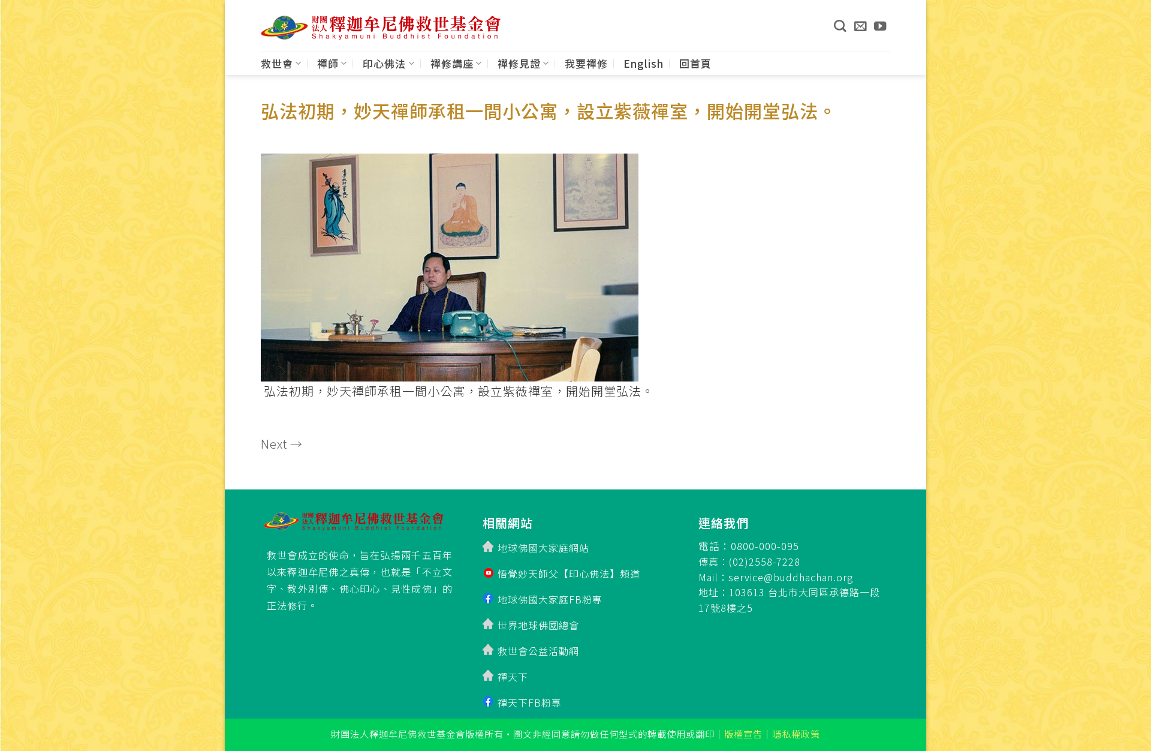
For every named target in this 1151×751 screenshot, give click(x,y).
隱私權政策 (796, 733)
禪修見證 (519, 63)
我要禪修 (586, 63)
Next (282, 443)
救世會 (277, 63)
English (643, 63)
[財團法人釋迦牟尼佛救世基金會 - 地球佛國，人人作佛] (381, 28)
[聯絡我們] (860, 26)
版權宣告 (743, 733)
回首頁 (695, 63)
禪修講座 (452, 63)
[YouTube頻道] (880, 26)
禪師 (328, 63)
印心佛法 (384, 63)
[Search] (840, 26)
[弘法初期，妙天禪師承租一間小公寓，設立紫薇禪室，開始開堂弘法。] (449, 263)
